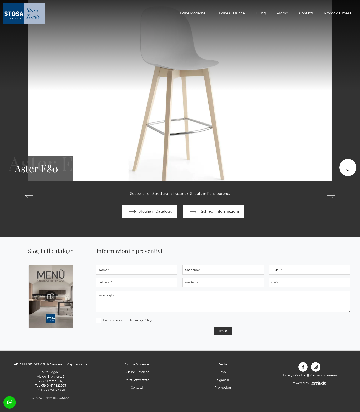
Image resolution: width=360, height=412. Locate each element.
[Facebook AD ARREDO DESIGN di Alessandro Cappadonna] (303, 367)
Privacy (287, 375)
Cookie (300, 375)
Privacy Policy (142, 320)
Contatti (306, 13)
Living (261, 13)
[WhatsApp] (9, 401)
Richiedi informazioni (218, 211)
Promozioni (223, 388)
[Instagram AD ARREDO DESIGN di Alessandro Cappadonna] (315, 367)
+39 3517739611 (54, 390)
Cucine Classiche (230, 13)
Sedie (223, 364)
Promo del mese (338, 13)
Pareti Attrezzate (137, 380)
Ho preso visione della (127, 320)
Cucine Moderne (191, 13)
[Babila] (331, 195)
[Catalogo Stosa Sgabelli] (50, 296)
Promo (282, 13)
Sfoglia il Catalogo (155, 211)
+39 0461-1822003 (53, 385)
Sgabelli (223, 380)
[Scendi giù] (348, 167)
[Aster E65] (29, 195)
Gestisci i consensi (323, 375)
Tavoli (223, 372)
